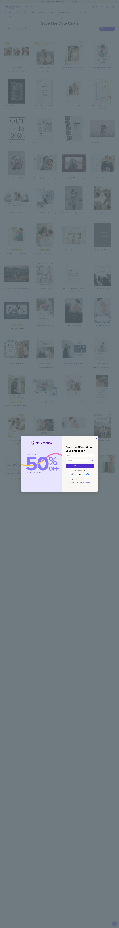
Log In (88, 482)
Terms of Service (89, 479)
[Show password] (92, 460)
